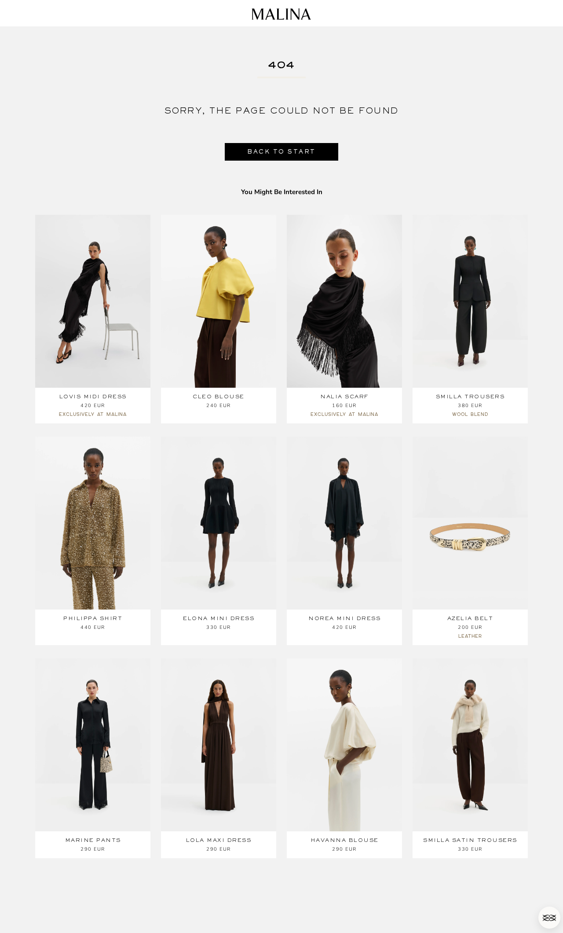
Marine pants (93, 840)
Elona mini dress (218, 618)
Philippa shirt (92, 618)
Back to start (281, 151)
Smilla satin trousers (470, 840)
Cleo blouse (219, 396)
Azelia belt (470, 618)
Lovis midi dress (93, 396)
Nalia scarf (344, 396)
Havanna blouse (345, 840)
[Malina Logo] (281, 14)
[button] (549, 918)
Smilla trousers (470, 396)
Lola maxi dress (219, 840)
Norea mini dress (344, 618)
